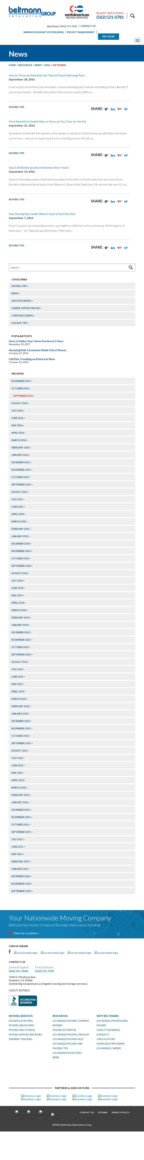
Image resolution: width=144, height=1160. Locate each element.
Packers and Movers (21, 1025)
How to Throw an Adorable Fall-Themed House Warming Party (47, 75)
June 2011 (17, 846)
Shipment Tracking (20, 1039)
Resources (60, 1015)
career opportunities (25, 308)
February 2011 (20, 861)
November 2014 (21, 551)
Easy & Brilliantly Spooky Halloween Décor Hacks (39, 167)
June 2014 (17, 588)
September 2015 (21, 484)
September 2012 (21, 743)
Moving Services (20, 1015)
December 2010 (20, 876)
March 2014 (18, 610)
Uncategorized (21, 300)
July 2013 (17, 669)
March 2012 (18, 787)
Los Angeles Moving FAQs (68, 1039)
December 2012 (20, 721)
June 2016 (17, 418)
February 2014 (20, 617)
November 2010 (21, 883)
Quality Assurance (108, 1030)
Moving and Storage (22, 1030)
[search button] (132, 15)
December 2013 (20, 632)
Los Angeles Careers (109, 1048)
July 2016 (17, 410)
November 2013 (21, 639)
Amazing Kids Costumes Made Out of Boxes (37, 350)
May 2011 (16, 854)
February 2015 (20, 528)
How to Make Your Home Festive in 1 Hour (36, 341)
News (14, 293)
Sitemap (103, 1112)
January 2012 (19, 802)
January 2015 (19, 536)
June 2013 (17, 676)
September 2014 (21, 565)
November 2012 (21, 728)
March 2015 (18, 521)
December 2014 (20, 543)
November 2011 (21, 817)
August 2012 (19, 750)
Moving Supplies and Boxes (25, 1034)
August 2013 (19, 662)
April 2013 (17, 691)
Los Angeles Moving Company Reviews (71, 1023)
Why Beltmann (107, 1015)
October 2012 (20, 735)
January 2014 (19, 625)
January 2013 (19, 713)
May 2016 (16, 425)
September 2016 (23, 395)
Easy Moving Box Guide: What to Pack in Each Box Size (42, 213)
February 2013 (20, 706)
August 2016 (19, 403)
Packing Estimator (64, 1030)
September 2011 (21, 832)
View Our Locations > (26, 933)
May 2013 (16, 684)
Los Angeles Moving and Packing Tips (68, 1046)
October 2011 (20, 824)
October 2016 (20, 388)
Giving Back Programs (111, 1043)
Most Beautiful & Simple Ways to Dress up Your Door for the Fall (47, 121)
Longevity (103, 1034)
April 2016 (17, 432)
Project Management (81, 32)
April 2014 (17, 602)
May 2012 (16, 772)
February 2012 (20, 795)
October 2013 (20, 647)
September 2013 (21, 654)
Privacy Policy (120, 1112)
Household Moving (21, 1020)
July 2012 (17, 758)
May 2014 (16, 595)
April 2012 (17, 780)
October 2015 (20, 477)
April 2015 (17, 514)
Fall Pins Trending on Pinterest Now (32, 359)
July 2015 (17, 499)
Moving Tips (16, 107)
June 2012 (17, 765)
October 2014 (20, 558)
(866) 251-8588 (18, 971)
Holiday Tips (19, 323)
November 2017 (21, 381)
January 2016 (19, 455)
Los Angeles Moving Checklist (71, 1034)
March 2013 (18, 698)
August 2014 (19, 573)
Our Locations (106, 1039)
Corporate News (22, 315)
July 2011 (17, 839)
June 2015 (17, 506)
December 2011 (20, 809)
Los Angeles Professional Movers (112, 1023)
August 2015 (19, 492)
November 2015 (21, 469)
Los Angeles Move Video (67, 1052)
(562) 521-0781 (44, 971)
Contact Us (88, 26)
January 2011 (19, 868)
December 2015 (20, 462)
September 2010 (21, 891)
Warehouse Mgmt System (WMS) (43, 32)
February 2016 (20, 447)
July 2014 (17, 580)
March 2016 (18, 440)
